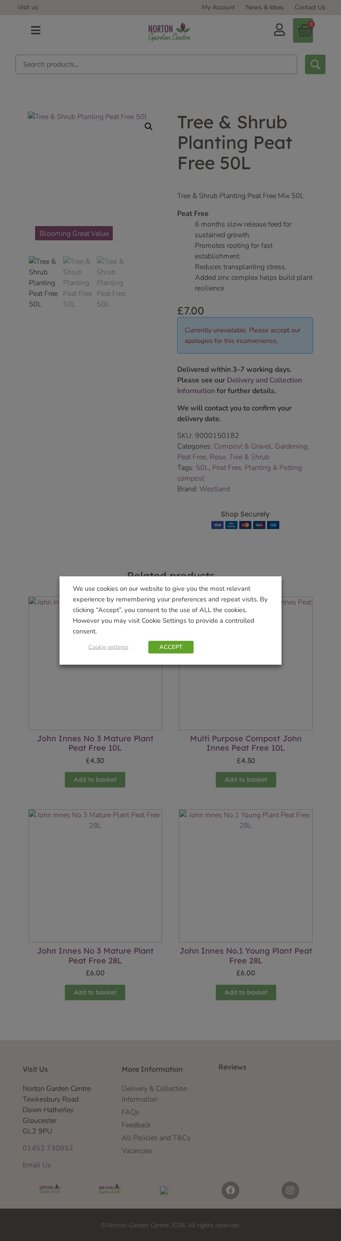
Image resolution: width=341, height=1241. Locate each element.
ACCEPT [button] (170, 647)
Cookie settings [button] (108, 647)
